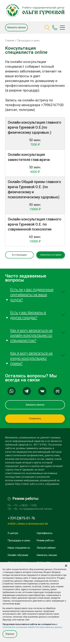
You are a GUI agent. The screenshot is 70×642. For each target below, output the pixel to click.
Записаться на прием (50, 255)
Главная (9, 40)
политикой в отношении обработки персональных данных (32, 627)
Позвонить (35, 418)
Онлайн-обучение (18, 555)
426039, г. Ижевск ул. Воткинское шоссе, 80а (28, 523)
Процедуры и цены (28, 40)
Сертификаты (44, 533)
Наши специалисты (19, 547)
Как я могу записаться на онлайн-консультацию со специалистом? (31, 335)
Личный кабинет (46, 547)
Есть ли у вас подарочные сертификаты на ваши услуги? (31, 294)
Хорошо (9, 633)
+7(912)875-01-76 (21, 518)
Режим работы (45, 540)
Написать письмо (47, 555)
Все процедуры (19, 255)
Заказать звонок (16, 27)
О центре (13, 533)
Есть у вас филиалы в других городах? (28, 315)
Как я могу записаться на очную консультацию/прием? (31, 358)
